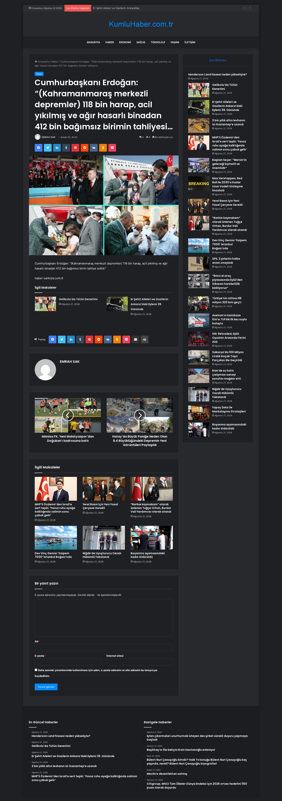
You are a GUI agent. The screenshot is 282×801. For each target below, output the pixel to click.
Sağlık (140, 42)
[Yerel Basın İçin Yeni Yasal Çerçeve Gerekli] (104, 489)
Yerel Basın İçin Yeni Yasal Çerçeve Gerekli (100, 506)
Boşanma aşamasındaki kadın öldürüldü (148, 555)
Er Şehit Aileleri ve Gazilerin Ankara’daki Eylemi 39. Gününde (129, 8)
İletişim (190, 42)
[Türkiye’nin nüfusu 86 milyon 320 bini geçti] (198, 303)
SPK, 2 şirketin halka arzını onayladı (226, 261)
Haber (109, 42)
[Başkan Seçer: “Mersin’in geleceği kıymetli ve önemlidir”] (198, 165)
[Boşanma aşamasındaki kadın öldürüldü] (152, 538)
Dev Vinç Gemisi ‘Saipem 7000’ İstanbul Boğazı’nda (53, 555)
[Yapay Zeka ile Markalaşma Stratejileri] (198, 412)
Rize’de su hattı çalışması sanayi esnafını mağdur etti (226, 375)
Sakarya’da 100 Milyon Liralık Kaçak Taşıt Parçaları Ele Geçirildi (228, 356)
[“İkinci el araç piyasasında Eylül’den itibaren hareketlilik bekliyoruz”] (198, 281)
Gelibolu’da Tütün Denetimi (78, 299)
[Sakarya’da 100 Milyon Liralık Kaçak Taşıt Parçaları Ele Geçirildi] (198, 357)
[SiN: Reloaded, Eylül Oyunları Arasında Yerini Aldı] (198, 339)
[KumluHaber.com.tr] (141, 24)
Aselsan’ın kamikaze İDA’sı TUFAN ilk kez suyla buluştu (229, 319)
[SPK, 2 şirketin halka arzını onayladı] (198, 264)
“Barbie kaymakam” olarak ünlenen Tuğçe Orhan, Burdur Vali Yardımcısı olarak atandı (151, 508)
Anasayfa (93, 42)
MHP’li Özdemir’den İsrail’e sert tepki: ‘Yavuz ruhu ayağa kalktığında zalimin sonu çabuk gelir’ (55, 509)
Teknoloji (158, 42)
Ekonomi (125, 42)
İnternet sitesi (115, 655)
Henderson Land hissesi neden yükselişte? (217, 74)
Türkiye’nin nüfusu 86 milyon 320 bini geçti (227, 300)
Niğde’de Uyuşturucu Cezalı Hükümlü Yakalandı (102, 555)
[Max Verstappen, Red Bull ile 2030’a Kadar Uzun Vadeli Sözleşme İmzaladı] (198, 183)
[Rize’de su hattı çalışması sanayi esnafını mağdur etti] (198, 376)
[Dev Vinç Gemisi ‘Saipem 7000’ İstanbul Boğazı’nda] (56, 538)
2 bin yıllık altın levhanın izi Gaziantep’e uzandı (228, 122)
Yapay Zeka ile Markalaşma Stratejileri (229, 409)
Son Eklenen (217, 60)
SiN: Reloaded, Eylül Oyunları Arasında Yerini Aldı (229, 338)
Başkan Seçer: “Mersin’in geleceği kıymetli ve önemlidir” (229, 164)
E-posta (40, 655)
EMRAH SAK (48, 137)
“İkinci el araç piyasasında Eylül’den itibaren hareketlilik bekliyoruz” (227, 282)
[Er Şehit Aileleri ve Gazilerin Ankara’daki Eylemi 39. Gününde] (117, 304)
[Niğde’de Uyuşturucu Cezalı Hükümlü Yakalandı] (104, 538)
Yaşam (174, 42)
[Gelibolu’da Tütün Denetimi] (45, 304)
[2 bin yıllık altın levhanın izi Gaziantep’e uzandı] (198, 125)
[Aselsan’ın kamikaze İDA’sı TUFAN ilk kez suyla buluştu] (198, 320)
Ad (37, 641)
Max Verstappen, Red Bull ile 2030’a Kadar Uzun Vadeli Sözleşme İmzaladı (227, 184)
